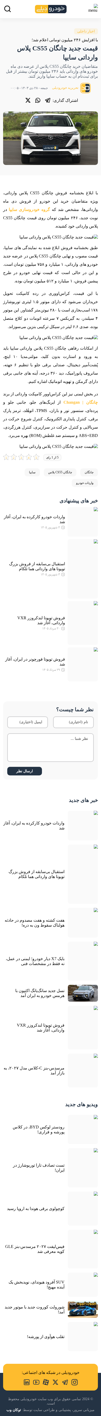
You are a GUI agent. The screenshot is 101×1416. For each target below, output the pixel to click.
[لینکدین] (27, 1381)
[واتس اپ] (38, 100)
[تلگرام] (48, 100)
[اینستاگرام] (73, 1381)
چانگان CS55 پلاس (60, 472)
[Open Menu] (93, 8)
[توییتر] (28, 100)
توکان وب (13, 1410)
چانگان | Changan (80, 402)
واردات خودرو (84, 483)
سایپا (32, 472)
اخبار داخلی (86, 31)
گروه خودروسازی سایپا (29, 209)
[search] (7, 9)
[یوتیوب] (34, 1381)
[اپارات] (44, 1381)
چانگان (89, 472)
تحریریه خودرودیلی (65, 88)
